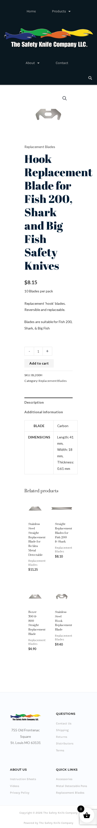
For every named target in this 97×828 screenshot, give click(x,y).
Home (31, 11)
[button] (64, 98)
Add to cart (39, 363)
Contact (62, 63)
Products (59, 11)
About (30, 63)
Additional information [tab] (43, 412)
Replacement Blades (39, 147)
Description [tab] (34, 402)
